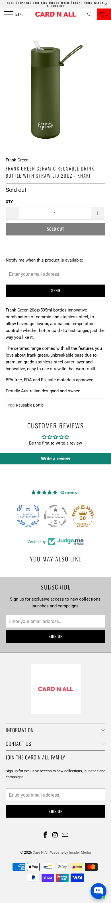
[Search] (90, 14)
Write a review (55, 458)
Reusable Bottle (30, 405)
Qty (9, 201)
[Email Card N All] (65, 835)
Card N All (40, 852)
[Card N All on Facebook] (45, 835)
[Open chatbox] (98, 891)
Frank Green (17, 160)
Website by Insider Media (70, 852)
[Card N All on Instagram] (55, 835)
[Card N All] (55, 14)
